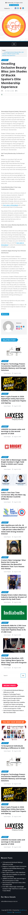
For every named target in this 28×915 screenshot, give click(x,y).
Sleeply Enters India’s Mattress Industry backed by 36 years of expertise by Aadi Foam (14, 597)
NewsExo (9, 912)
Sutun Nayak (7, 373)
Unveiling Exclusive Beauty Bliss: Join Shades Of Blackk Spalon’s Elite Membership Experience (13, 53)
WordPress (22, 910)
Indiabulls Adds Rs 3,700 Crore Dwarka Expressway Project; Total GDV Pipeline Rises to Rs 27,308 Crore (13, 628)
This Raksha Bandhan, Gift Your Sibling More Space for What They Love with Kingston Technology (14, 661)
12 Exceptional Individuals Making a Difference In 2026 (12, 747)
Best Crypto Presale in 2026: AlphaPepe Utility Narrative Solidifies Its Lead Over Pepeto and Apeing (13, 399)
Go (23, 675)
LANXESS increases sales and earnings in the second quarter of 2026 (13, 431)
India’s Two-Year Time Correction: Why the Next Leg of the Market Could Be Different (13, 495)
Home (4, 50)
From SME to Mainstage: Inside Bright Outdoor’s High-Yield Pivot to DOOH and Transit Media (14, 463)
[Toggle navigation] (14, 44)
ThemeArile (17, 912)
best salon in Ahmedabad (10, 205)
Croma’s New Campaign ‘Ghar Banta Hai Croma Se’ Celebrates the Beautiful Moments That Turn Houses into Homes (13, 564)
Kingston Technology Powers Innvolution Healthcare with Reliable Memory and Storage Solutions (13, 367)
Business (6, 314)
